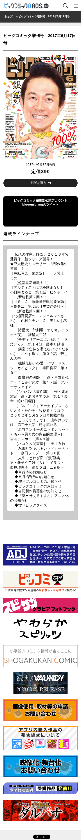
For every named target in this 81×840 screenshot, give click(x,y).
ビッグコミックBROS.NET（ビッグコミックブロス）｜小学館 (26, 6)
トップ (8, 16)
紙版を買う (39, 183)
